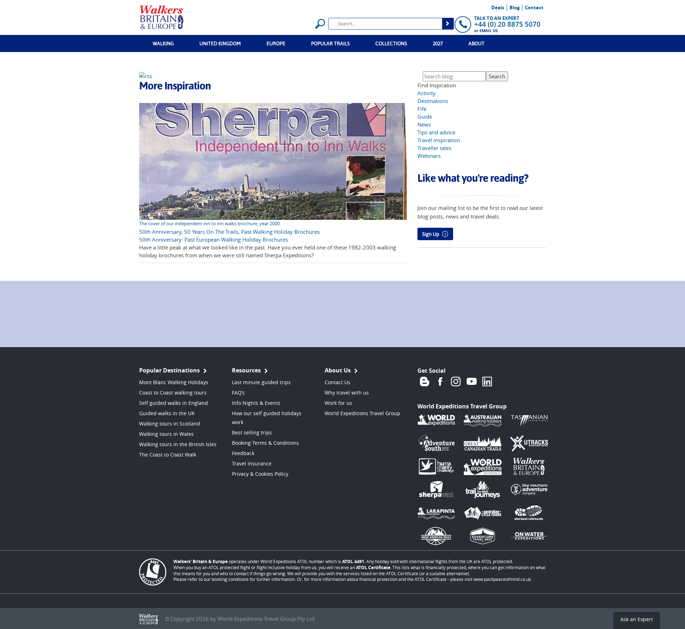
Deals (497, 7)
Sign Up (430, 234)
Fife (421, 108)
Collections (391, 43)
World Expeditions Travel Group (362, 413)
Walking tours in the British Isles (178, 444)
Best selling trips (252, 432)
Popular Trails (330, 43)
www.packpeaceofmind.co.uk (502, 579)
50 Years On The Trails (211, 231)
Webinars (429, 155)
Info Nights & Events (256, 402)
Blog (514, 7)
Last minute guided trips (261, 382)
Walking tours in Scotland (169, 423)
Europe (276, 43)
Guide (424, 116)
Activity (426, 93)
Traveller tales (434, 147)
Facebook (440, 381)
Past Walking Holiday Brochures (280, 231)
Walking (163, 43)
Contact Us (337, 382)
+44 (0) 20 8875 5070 (507, 24)
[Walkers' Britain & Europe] (161, 16)
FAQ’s (238, 392)
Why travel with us (347, 392)
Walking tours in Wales (166, 433)
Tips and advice (436, 132)
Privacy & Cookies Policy (260, 473)
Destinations (432, 100)
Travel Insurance (252, 463)
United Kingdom (220, 43)
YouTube (472, 381)
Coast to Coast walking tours (173, 392)
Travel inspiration (438, 140)
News (424, 124)
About (476, 43)
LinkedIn (487, 381)
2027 (438, 43)
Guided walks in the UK (167, 413)
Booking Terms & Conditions (265, 442)
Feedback (243, 453)
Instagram (456, 381)
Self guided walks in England (173, 402)
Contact (534, 7)
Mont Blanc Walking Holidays (173, 382)
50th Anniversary (160, 231)
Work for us (338, 402)
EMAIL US (489, 30)
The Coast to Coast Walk (167, 454)
